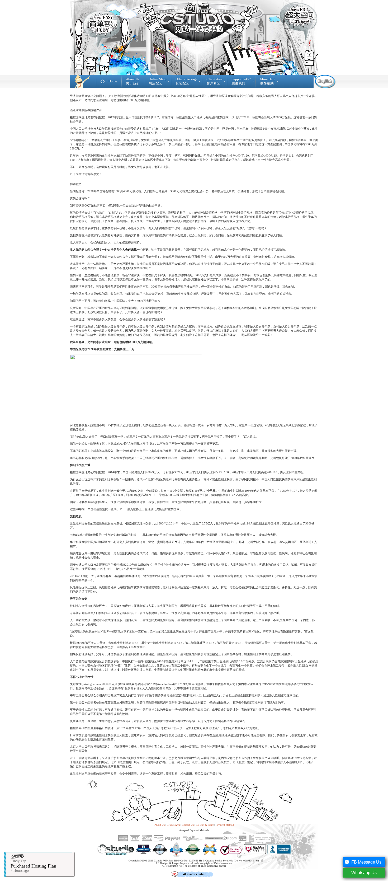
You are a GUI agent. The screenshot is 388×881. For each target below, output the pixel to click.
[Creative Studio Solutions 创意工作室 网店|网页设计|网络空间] (83, 81)
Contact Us (188, 824)
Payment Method (225, 824)
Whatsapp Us (364, 872)
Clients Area (173, 824)
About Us (159, 824)
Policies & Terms (205, 824)
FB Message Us (366, 862)
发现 (177, 541)
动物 (227, 308)
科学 (90, 286)
